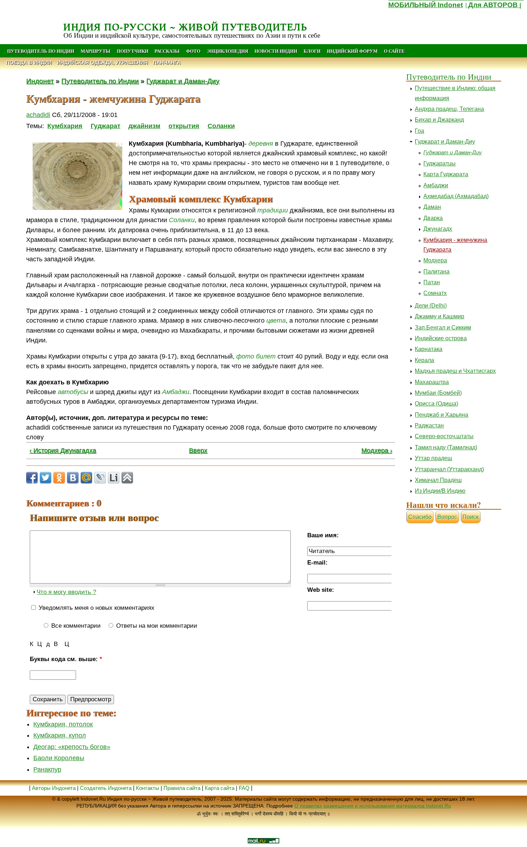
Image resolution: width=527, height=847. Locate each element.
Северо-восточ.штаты (444, 436)
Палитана (436, 271)
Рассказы (167, 51)
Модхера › (376, 450)
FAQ (244, 788)
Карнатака (428, 349)
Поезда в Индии (29, 62)
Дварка (433, 218)
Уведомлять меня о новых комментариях (96, 607)
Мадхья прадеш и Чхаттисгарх (455, 371)
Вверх (198, 450)
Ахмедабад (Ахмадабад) (456, 196)
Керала (424, 360)
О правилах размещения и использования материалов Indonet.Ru (372, 806)
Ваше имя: (323, 535)
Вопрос (447, 517)
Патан (431, 282)
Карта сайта (219, 788)
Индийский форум (352, 51)
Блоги (312, 51)
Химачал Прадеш (438, 480)
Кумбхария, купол (59, 735)
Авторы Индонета (54, 788)
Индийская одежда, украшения (102, 62)
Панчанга (167, 62)
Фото (193, 51)
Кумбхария (64, 126)
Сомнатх (435, 293)
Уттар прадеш (433, 458)
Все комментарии (75, 625)
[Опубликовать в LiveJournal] (100, 477)
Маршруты (95, 51)
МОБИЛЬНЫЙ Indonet (425, 5)
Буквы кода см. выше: (66, 659)
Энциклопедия (227, 51)
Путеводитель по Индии (40, 51)
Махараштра (432, 382)
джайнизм (144, 126)
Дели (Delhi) (431, 306)
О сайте (394, 51)
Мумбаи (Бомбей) (438, 393)
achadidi (38, 114)
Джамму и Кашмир (439, 316)
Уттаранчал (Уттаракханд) (449, 469)
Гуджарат (105, 126)
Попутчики (133, 51)
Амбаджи (435, 185)
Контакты (148, 788)
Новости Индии (276, 51)
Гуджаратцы (439, 163)
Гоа (419, 131)
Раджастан (429, 425)
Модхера (435, 260)
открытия (183, 126)
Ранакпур (47, 769)
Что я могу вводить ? (66, 592)
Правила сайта (181, 788)
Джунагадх (437, 229)
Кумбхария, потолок (63, 724)
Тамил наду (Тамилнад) (446, 447)
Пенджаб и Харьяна (441, 415)
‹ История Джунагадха (62, 450)
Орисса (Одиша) (436, 404)
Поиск (470, 517)
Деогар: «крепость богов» (71, 746)
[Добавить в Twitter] (45, 477)
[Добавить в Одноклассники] (59, 477)
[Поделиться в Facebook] (32, 477)
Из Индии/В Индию (440, 491)
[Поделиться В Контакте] (73, 477)
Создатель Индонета (106, 788)
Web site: (320, 589)
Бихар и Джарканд (439, 120)
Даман (432, 207)
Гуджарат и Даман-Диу (182, 81)
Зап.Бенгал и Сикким (443, 327)
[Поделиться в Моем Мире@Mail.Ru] (86, 477)
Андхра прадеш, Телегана (449, 109)
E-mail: (317, 562)
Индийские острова (441, 338)
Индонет (40, 81)
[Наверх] (127, 477)
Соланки (221, 126)
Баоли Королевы (58, 758)
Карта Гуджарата (445, 174)
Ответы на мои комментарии (155, 625)
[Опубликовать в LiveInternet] (113, 477)
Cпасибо (420, 517)
